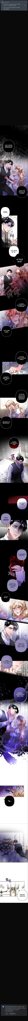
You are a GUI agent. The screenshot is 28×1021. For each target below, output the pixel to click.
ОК (7, 1013)
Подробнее (12, 1013)
